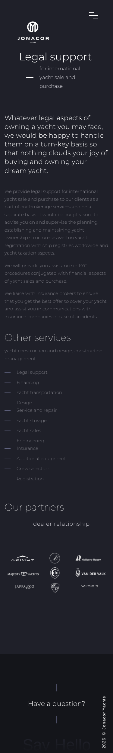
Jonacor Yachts (104, 712)
